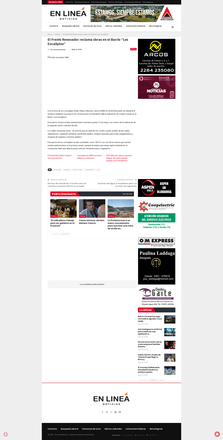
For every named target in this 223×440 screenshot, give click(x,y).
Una (98, 170)
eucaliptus (67, 170)
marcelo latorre (89, 170)
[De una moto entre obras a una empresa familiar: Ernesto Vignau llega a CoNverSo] (169, 345)
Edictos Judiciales (116, 2)
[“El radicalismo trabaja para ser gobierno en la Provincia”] (63, 208)
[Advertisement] (31, 39)
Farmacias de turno (99, 2)
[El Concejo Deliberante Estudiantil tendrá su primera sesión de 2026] (169, 370)
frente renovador (77, 170)
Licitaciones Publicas (133, 2)
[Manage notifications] (6, 434)
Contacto (69, 2)
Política (133, 49)
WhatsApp (129, 435)
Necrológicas (148, 2)
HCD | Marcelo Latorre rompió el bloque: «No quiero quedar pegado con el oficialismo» (119, 158)
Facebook (141, 435)
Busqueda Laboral (82, 2)
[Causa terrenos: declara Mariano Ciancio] (92, 208)
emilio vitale (57, 170)
